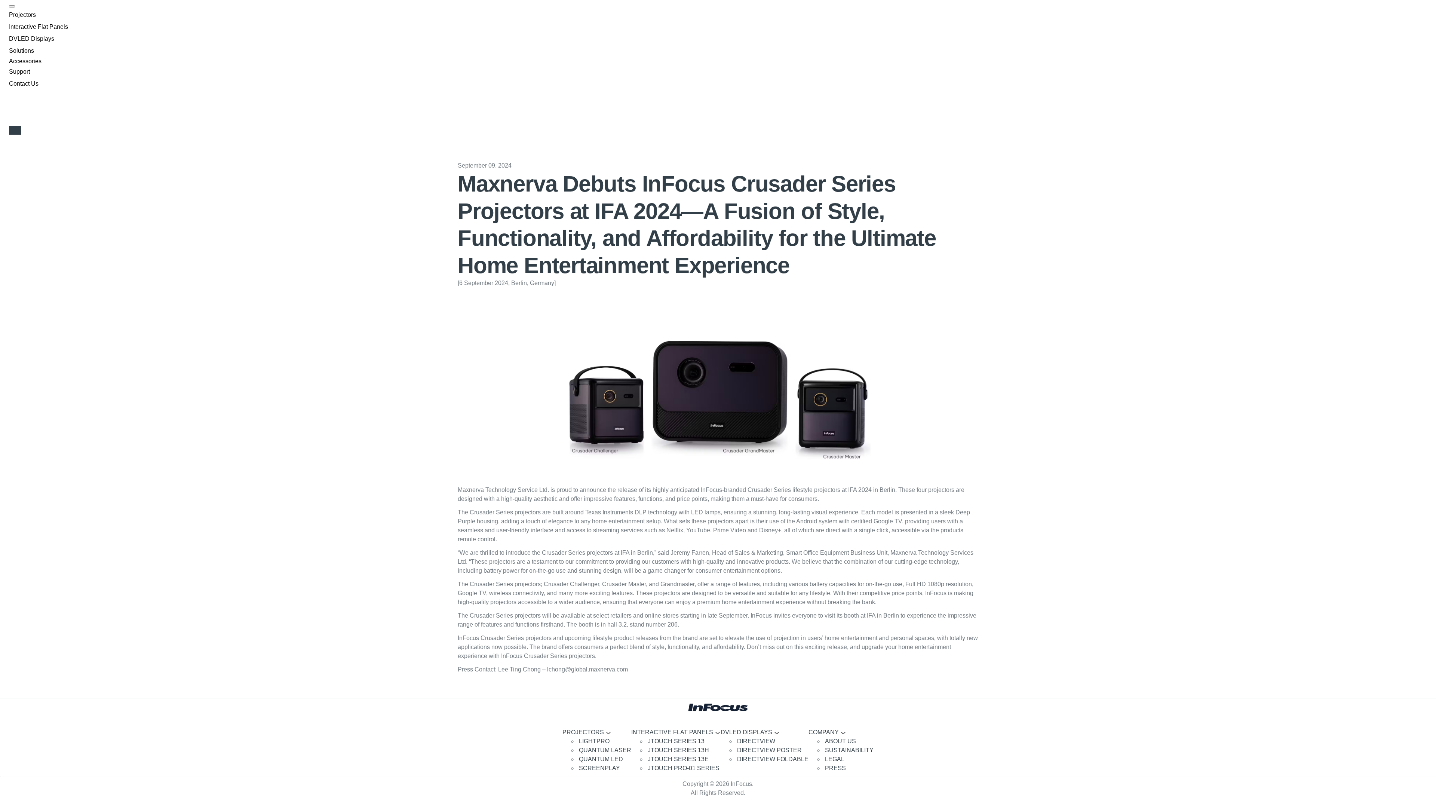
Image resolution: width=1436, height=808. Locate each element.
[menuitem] (604, 741)
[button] (22, 14)
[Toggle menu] (12, 6)
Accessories (25, 61)
